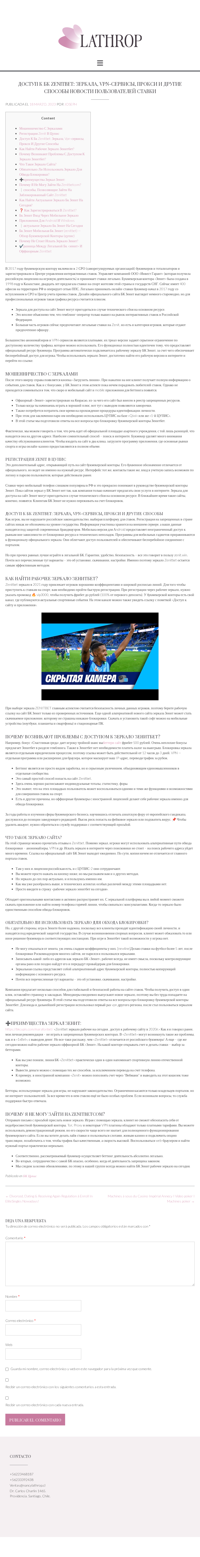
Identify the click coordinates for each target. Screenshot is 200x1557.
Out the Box (105, 1547)
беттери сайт (112, 742)
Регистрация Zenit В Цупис (39, 133)
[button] (100, 63)
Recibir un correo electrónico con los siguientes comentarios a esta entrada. (60, 1387)
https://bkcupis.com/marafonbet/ (29, 1029)
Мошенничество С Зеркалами (40, 128)
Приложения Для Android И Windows (47, 220)
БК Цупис (30, 1176)
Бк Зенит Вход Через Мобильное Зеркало (49, 215)
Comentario (15, 1238)
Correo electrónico (20, 1320)
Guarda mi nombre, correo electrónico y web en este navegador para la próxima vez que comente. (81, 1369)
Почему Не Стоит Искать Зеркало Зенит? (48, 241)
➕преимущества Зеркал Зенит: (42, 179)
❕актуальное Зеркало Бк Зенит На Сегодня (51, 225)
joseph (70, 104)
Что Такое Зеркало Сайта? (37, 164)
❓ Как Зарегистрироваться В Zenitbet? (47, 210)
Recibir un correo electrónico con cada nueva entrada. (44, 1405)
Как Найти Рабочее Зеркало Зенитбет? (46, 149)
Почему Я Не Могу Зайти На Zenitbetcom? (50, 185)
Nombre (12, 1296)
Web (8, 1345)
